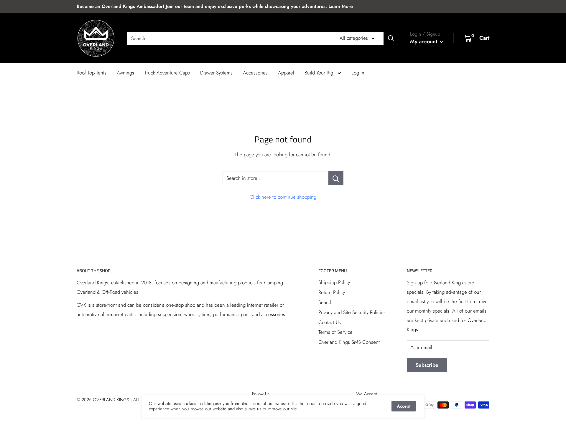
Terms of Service (335, 332)
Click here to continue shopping (283, 196)
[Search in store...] (335, 178)
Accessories (255, 72)
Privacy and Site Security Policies (352, 312)
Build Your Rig (320, 72)
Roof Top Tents (91, 72)
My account (424, 41)
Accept (403, 406)
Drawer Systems (216, 72)
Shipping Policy (334, 282)
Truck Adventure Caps (167, 72)
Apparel (286, 72)
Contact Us (329, 322)
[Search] (391, 38)
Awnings (125, 72)
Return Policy (331, 292)
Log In (357, 72)
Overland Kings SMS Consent (349, 342)
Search (325, 302)
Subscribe (427, 364)
